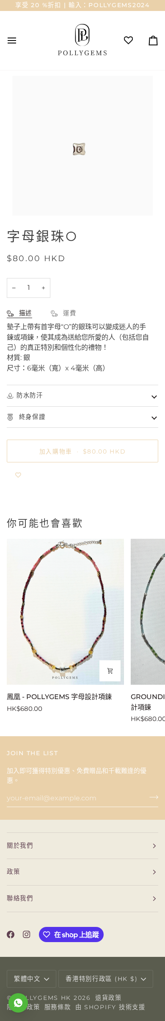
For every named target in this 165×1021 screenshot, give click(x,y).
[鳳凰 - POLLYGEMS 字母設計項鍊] (65, 612)
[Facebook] (10, 934)
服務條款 (57, 1007)
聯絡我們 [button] (20, 898)
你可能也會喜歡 (45, 523)
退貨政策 (108, 998)
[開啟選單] (19, 40)
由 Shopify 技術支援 (110, 1007)
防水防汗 (29, 395)
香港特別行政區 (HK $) (102, 979)
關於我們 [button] (20, 845)
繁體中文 (27, 979)
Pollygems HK (42, 998)
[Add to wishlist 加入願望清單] (18, 475)
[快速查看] (110, 670)
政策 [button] (13, 871)
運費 (68, 313)
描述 (24, 313)
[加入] (151, 797)
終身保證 (31, 417)
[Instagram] (26, 934)
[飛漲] (28, 199)
